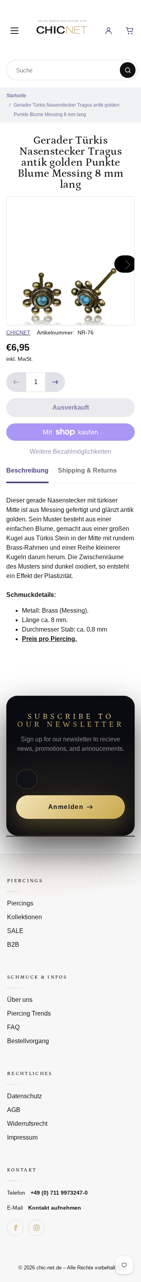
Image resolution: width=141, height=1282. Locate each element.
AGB (13, 1110)
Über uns (20, 999)
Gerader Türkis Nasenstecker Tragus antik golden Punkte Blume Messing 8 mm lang (66, 109)
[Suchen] (128, 70)
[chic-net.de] (61, 29)
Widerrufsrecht (27, 1123)
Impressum (22, 1137)
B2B (13, 944)
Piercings (20, 903)
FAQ (13, 1027)
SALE (15, 930)
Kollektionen (24, 917)
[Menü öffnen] (14, 30)
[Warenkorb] (129, 30)
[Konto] (108, 30)
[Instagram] (36, 1227)
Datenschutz (24, 1096)
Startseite (16, 95)
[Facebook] (15, 1227)
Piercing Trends (29, 1013)
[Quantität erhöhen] (55, 382)
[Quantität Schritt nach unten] (16, 382)
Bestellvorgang (28, 1041)
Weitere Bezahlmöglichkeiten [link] (70, 451)
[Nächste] (125, 264)
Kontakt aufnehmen (54, 1207)
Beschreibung (27, 470)
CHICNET (18, 332)
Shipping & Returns (87, 470)
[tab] (32, 473)
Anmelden (66, 807)
